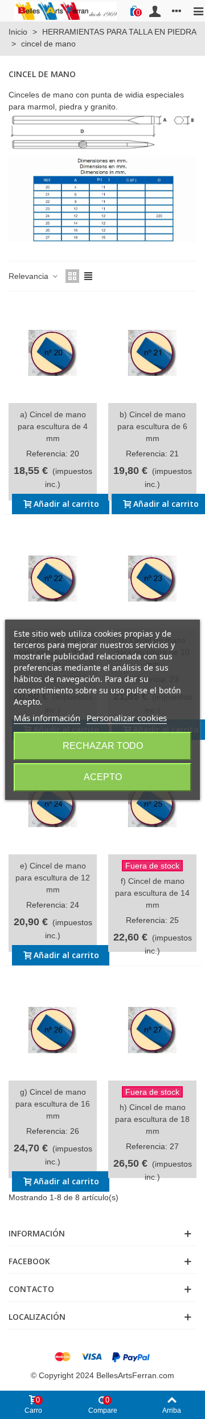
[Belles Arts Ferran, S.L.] (65, 10)
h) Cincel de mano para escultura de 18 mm (152, 1119)
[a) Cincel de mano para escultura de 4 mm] (53, 353)
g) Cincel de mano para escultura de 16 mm (52, 1103)
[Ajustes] (176, 11)
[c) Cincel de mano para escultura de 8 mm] (53, 578)
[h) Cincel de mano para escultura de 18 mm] (152, 1030)
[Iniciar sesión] (155, 11)
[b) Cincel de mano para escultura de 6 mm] (152, 353)
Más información (47, 717)
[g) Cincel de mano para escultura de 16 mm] (53, 1030)
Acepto (103, 777)
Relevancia (30, 276)
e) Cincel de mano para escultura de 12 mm (52, 877)
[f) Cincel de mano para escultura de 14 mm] (152, 804)
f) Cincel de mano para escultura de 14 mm (152, 892)
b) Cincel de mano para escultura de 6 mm (152, 426)
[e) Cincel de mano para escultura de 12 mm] (53, 804)
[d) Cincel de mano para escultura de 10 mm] (152, 578)
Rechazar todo (103, 746)
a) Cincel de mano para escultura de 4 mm (53, 426)
